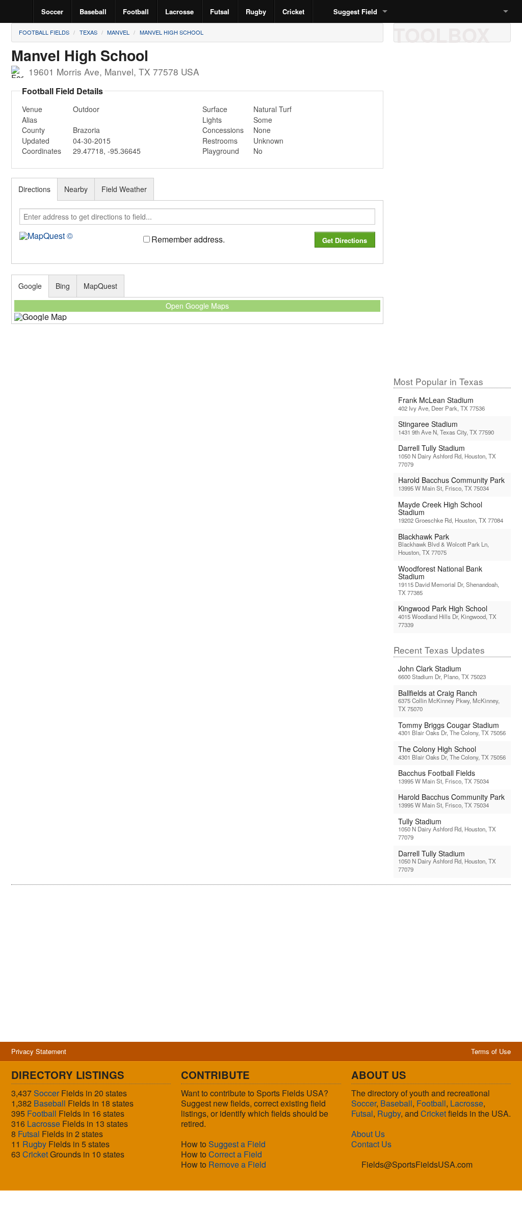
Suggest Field (355, 11)
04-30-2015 (92, 140)
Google (30, 286)
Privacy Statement (38, 1051)
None (262, 129)
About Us (368, 1134)
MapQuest (100, 286)
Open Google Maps (197, 306)
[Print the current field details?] (405, 32)
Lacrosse (179, 11)
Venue (32, 109)
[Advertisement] (452, 213)
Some (262, 119)
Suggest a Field (237, 1144)
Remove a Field (237, 1164)
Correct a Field (235, 1154)
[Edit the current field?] (440, 32)
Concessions (223, 129)
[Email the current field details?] (423, 32)
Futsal (219, 11)
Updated (35, 140)
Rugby (256, 11)
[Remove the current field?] (475, 32)
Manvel (118, 32)
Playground (220, 150)
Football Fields (44, 32)
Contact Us (371, 1144)
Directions (34, 189)
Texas (88, 32)
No (258, 150)
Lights (212, 119)
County (33, 129)
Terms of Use (491, 1051)
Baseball (93, 11)
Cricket (293, 11)
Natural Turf (272, 109)
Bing (63, 286)
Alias (29, 119)
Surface (214, 109)
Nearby (76, 189)
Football (136, 11)
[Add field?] (457, 32)
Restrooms (220, 140)
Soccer (52, 11)
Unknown (268, 140)
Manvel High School (171, 32)
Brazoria (86, 129)
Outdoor (86, 109)
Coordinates (41, 150)
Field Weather (124, 189)
